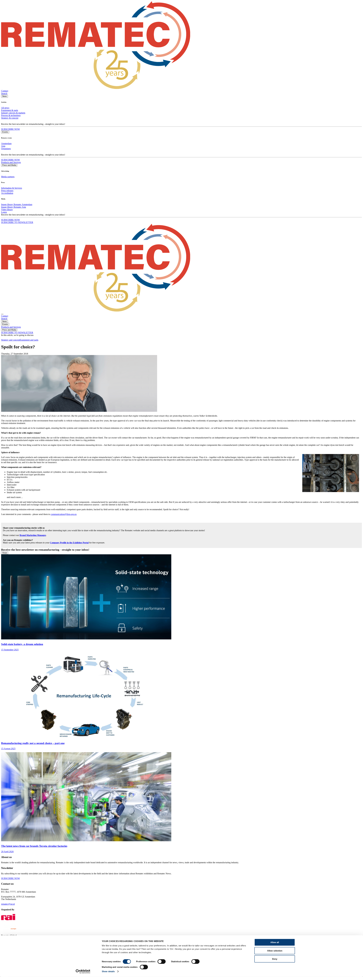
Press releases (7, 190)
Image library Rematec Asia (13, 207)
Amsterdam (6, 143)
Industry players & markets (13, 113)
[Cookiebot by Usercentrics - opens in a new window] (83, 971)
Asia (3, 146)
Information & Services (11, 188)
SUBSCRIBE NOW (10, 129)
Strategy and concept (10, 340)
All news (5, 108)
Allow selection (274, 950)
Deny (274, 959)
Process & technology (11, 115)
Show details (108, 971)
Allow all (274, 942)
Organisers (6, 148)
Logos (4, 212)
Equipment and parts (29, 340)
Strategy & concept (9, 118)
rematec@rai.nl (8, 904)
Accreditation (7, 193)
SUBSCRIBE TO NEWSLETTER (17, 222)
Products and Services (11, 162)
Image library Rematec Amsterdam (16, 204)
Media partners (7, 176)
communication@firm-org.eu (64, 514)
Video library (7, 209)
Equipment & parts (9, 110)
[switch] (162, 961)
